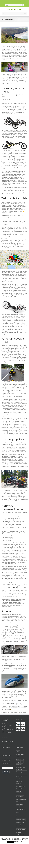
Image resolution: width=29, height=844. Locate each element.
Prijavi (6, 772)
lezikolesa (18, 791)
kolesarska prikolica (19, 778)
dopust (18, 756)
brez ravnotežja (20, 754)
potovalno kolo (20, 822)
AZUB (17, 751)
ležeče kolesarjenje (21, 799)
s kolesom (18, 832)
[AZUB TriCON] (18, 724)
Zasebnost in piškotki (7, 741)
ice (22, 762)
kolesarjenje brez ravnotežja (20, 768)
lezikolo (18, 794)
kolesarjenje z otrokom (19, 773)
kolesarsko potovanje (19, 782)
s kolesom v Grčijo (20, 834)
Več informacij (18, 842)
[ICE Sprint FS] (22, 729)
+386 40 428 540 (7, 730)
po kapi (18, 812)
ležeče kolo (19, 801)
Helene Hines (14, 587)
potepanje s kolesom (19, 816)
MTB (17, 807)
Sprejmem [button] (10, 842)
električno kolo (20, 759)
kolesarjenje (19, 764)
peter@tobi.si (20, 2)
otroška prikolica (20, 809)
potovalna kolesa (20, 819)
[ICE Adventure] (18, 729)
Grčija (17, 762)
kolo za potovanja (20, 786)
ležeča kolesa (19, 796)
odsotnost (23, 807)
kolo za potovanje (20, 788)
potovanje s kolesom (19, 826)
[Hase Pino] (22, 724)
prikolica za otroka (21, 829)
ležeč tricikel (19, 804)
